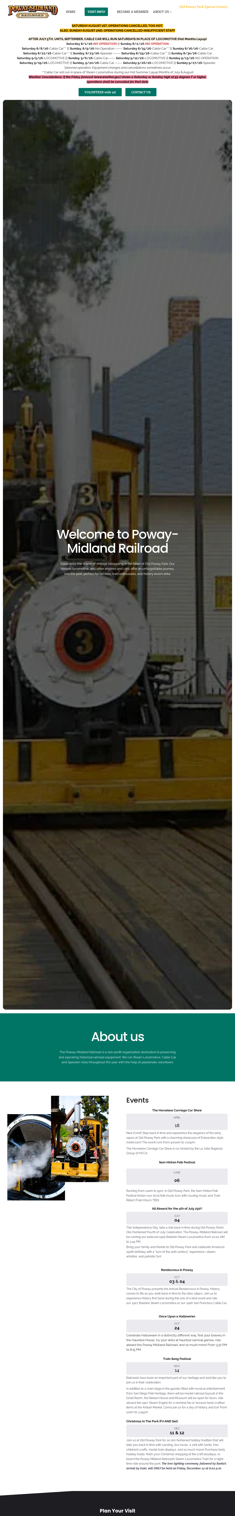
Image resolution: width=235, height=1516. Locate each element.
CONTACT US (141, 92)
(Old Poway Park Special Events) (203, 7)
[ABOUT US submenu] (171, 12)
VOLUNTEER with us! (100, 92)
